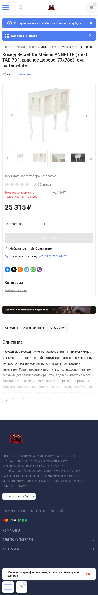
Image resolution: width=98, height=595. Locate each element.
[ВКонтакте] (7, 269)
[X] (14, 269)
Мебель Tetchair (27, 47)
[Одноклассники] (20, 269)
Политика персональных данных (23, 510)
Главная (7, 47)
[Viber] (39, 269)
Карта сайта (58, 510)
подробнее (11, 399)
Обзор (7, 74)
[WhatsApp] (33, 269)
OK (88, 574)
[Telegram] (26, 269)
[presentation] (11, 115)
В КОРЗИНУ (49, 238)
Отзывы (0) (27, 74)
